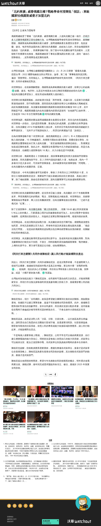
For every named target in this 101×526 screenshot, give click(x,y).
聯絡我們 (10, 521)
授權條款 (10, 517)
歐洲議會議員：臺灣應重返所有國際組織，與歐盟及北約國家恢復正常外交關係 (86, 401)
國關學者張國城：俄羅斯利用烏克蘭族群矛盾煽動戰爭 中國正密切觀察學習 (62, 401)
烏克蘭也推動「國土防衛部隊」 (44, 209)
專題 (86, 3)
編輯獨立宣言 (12, 519)
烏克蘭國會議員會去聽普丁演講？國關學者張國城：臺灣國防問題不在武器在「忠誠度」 (38, 426)
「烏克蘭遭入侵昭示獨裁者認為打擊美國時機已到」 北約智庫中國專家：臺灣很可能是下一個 (38, 401)
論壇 (91, 3)
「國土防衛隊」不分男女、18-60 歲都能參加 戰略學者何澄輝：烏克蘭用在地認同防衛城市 (14, 401)
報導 (81, 3)
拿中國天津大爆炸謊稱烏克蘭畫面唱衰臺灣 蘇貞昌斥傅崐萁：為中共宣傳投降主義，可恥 (14, 426)
